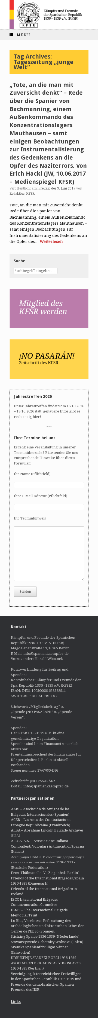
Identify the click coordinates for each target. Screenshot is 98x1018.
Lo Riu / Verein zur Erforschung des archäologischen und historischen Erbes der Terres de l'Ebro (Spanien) (47, 926)
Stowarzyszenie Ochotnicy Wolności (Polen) (47, 942)
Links (16, 1001)
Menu (23, 35)
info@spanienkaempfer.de (46, 786)
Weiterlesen (51, 241)
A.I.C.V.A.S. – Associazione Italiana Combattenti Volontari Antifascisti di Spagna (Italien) (47, 846)
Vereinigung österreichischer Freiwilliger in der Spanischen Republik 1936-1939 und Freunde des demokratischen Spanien (46, 979)
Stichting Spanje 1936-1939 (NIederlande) (45, 936)
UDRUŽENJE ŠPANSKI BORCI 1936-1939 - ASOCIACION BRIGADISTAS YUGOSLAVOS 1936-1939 (46, 963)
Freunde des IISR (25, 990)
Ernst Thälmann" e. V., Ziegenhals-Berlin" (45, 873)
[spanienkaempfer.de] (49, 14)
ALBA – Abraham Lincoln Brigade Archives (47, 830)
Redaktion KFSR (22, 193)
